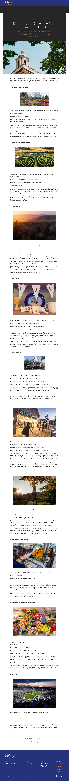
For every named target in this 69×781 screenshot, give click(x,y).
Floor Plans (30, 3)
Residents (63, 3)
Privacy (7, 776)
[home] (9, 3)
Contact (55, 3)
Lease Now (58, 769)
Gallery (38, 3)
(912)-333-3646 (28, 763)
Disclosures (12, 776)
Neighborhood (47, 3)
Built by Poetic (19, 776)
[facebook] (56, 776)
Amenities (21, 3)
